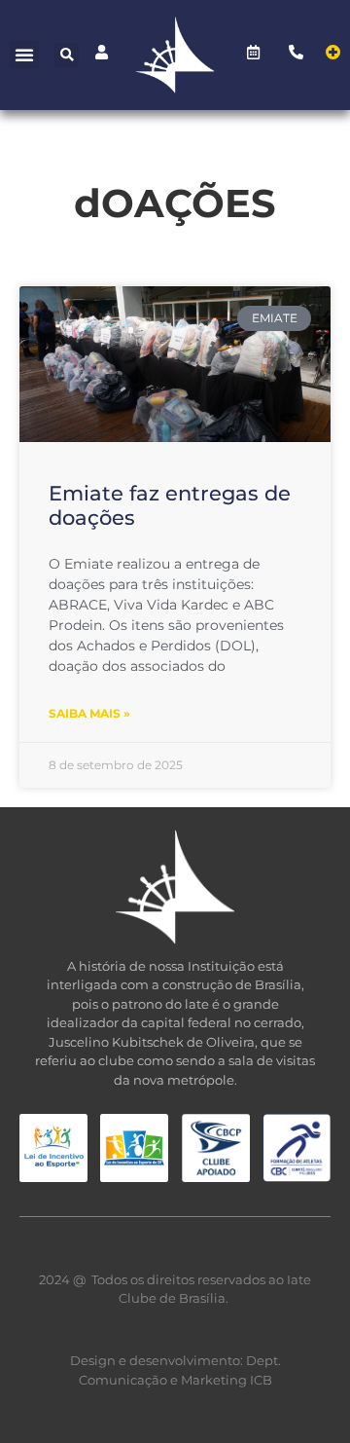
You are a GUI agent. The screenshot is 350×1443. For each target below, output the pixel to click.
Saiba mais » (89, 713)
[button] (24, 54)
